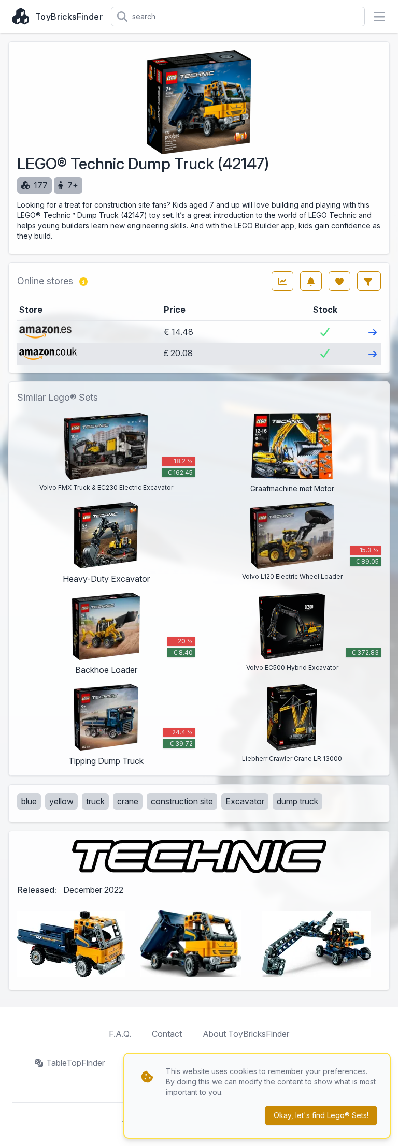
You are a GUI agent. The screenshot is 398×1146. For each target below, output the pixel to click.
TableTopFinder (75, 1062)
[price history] (282, 281)
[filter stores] (369, 281)
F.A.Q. (120, 1034)
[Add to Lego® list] (339, 281)
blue (29, 801)
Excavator (244, 801)
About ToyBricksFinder (246, 1034)
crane (127, 801)
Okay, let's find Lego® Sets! (321, 1115)
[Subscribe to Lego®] (311, 281)
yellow (61, 801)
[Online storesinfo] (83, 281)
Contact (167, 1034)
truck (95, 801)
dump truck (297, 801)
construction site (182, 801)
